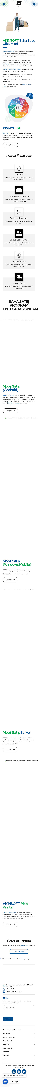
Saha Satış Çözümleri (9, 51)
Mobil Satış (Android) (8, 395)
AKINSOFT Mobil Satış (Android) (11, 69)
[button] (4, 4)
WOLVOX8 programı (13, 403)
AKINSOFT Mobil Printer (9, 912)
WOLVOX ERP (6, 64)
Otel (19, 7)
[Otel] (19, 3)
